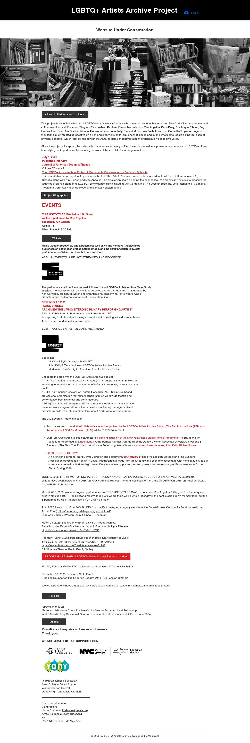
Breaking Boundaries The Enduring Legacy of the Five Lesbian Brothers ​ (85, 577)
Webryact (153, 735)
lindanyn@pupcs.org (75, 710)
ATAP (45, 380)
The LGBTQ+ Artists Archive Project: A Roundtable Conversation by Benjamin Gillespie (94, 172)
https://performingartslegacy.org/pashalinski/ (84, 511)
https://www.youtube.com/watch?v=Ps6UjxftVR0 (70, 530)
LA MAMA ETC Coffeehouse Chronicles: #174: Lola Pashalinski (97, 566)
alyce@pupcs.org (71, 713)
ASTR (45, 392)
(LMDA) (46, 403)
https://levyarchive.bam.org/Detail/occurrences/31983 (73, 545)
